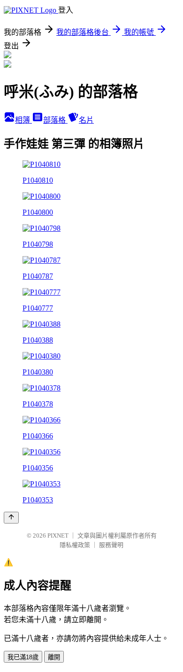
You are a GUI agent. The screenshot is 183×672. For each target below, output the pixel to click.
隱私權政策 (75, 544)
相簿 (23, 120)
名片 (86, 120)
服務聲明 (111, 544)
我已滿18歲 (23, 657)
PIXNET (58, 535)
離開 (54, 657)
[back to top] (11, 518)
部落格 (55, 120)
